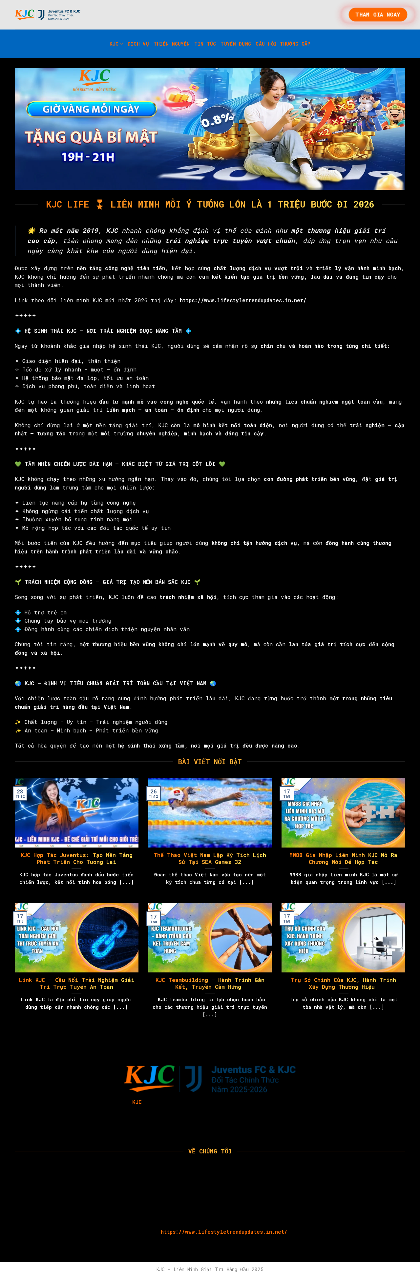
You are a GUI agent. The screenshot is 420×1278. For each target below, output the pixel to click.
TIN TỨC (205, 44)
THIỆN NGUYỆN (172, 44)
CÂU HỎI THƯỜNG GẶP (283, 44)
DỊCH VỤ (138, 44)
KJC (114, 44)
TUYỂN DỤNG (235, 44)
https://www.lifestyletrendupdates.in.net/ (224, 1231)
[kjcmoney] (47, 15)
